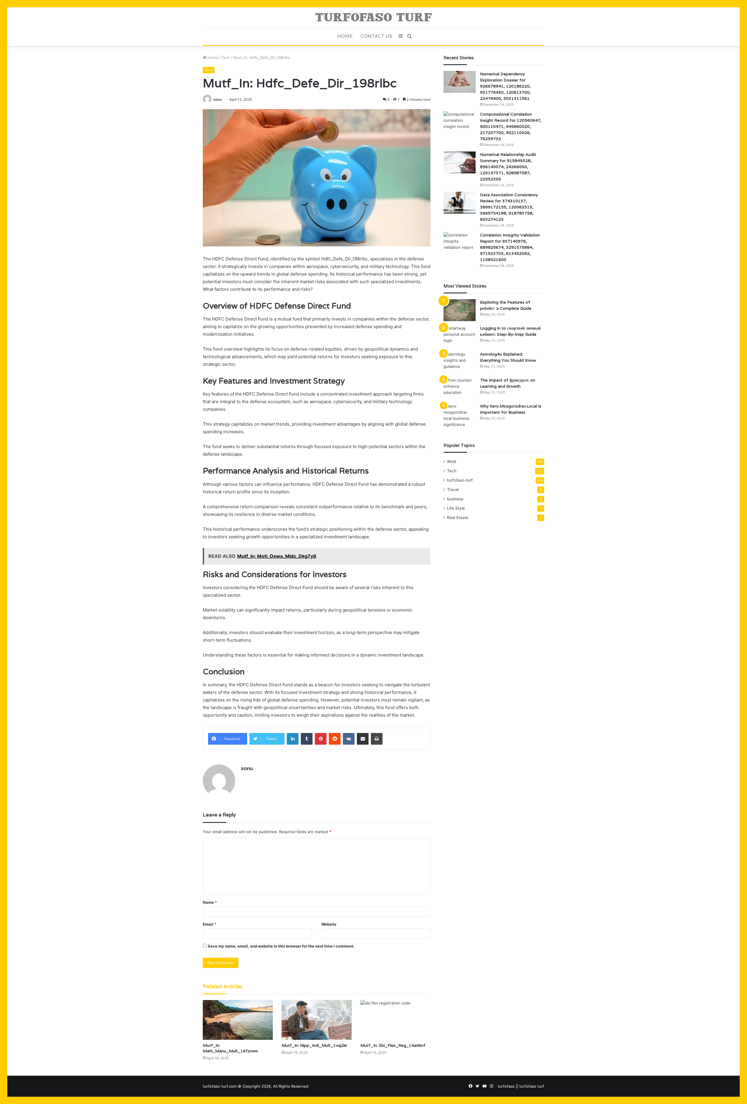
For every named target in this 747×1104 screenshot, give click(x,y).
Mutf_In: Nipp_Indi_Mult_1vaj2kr (314, 1045)
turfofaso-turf (460, 480)
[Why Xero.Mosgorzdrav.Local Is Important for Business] (460, 415)
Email (209, 924)
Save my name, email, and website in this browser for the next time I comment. (281, 946)
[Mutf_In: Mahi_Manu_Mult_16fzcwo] (238, 1019)
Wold (451, 461)
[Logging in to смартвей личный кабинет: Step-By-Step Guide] (460, 336)
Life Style (456, 508)
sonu (217, 99)
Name (210, 902)
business (455, 499)
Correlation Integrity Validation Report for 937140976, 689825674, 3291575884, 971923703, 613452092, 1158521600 (510, 247)
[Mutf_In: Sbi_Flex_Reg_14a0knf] (395, 1019)
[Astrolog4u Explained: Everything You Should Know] (460, 362)
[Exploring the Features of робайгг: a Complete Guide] (460, 310)
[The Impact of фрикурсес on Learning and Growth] (460, 388)
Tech (225, 57)
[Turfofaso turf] (373, 17)
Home (344, 36)
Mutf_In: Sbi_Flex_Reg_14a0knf (392, 1045)
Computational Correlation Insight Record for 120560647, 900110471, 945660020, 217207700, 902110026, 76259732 (511, 126)
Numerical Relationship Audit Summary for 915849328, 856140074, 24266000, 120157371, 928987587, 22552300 (508, 167)
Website (328, 924)
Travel (453, 489)
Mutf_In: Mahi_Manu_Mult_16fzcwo (230, 1048)
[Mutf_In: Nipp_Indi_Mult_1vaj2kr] (317, 1019)
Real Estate (457, 517)
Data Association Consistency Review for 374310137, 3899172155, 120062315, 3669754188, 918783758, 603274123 (509, 207)
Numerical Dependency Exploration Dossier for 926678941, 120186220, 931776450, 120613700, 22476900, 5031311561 (505, 86)
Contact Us (376, 36)
